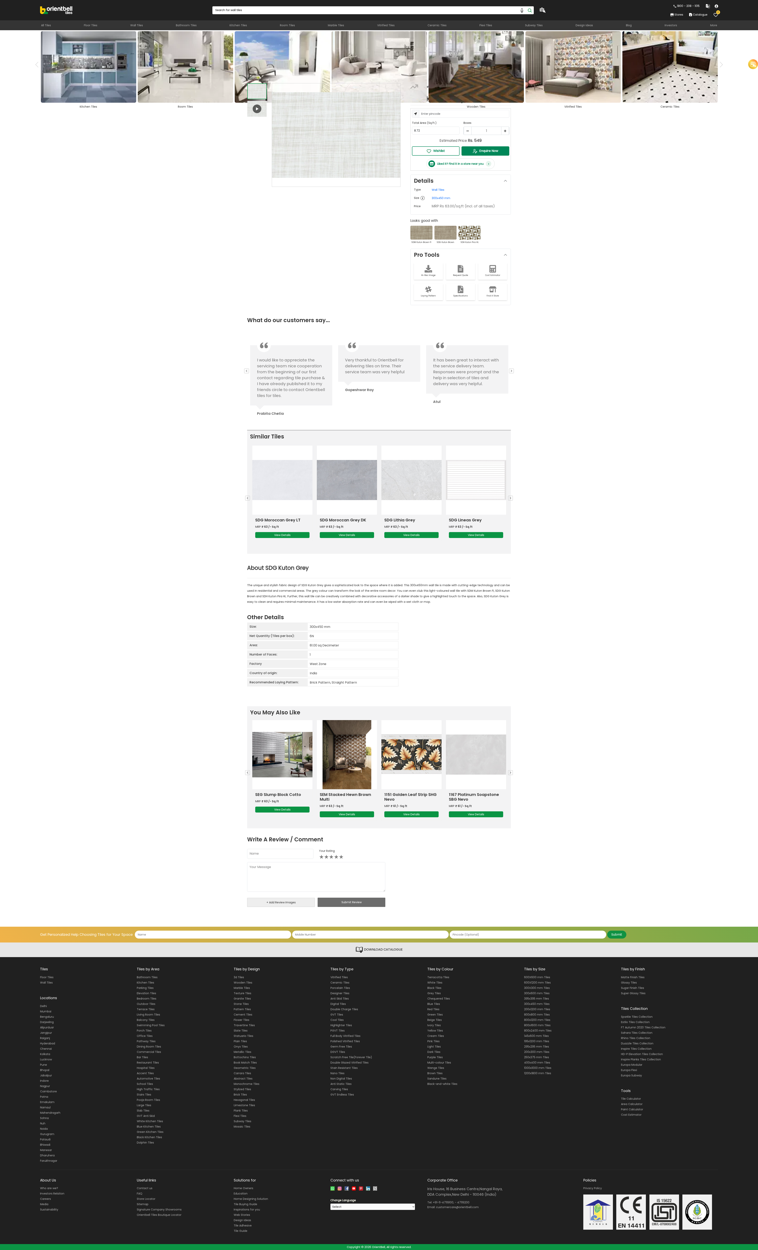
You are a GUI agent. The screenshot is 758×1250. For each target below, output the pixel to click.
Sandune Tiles (437, 1079)
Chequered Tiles (438, 999)
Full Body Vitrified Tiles (345, 1036)
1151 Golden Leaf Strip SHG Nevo (281, 797)
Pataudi (45, 1139)
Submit (616, 934)
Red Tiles (433, 1009)
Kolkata (45, 1054)
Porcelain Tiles (340, 988)
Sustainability (49, 1209)
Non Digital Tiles (341, 1079)
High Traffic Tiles (148, 1089)
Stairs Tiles (144, 1095)
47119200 (463, 1202)
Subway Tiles (534, 25)
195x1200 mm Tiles (536, 1041)
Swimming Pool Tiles (151, 1025)
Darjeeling (47, 1022)
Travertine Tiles (244, 1025)
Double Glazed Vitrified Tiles (349, 1063)
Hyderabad (47, 1043)
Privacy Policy (592, 1188)
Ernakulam (47, 1102)
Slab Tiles (143, 1111)
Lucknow (46, 1059)
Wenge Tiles (435, 1068)
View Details (282, 535)
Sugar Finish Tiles (632, 988)
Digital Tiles (338, 1004)
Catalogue (700, 15)
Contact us (144, 1188)
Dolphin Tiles (145, 1143)
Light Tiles (434, 1047)
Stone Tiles (241, 1004)
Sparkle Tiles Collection (637, 1017)
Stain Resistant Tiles (344, 1068)
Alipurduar (47, 1027)
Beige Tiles (434, 1020)
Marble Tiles (336, 25)
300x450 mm (441, 198)
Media (44, 1204)
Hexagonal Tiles (244, 1100)
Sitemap (142, 1204)
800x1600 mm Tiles (537, 1025)
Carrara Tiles (242, 1073)
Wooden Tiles (243, 983)
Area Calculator (632, 1104)
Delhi (43, 1006)
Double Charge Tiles (344, 1009)
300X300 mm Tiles (537, 988)
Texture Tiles (242, 993)
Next (720, 65)
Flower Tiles (241, 1020)
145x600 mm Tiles (536, 1036)
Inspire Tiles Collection (636, 1049)
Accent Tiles (145, 1073)
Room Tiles (287, 25)
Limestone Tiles (244, 1105)
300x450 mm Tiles (537, 1004)
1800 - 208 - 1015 (688, 6)
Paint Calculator (632, 1109)
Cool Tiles (337, 1020)
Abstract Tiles (243, 1079)
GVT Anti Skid (146, 1116)
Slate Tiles (241, 1031)
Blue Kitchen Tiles (149, 1127)
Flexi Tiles (485, 25)
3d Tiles (239, 977)
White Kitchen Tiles (150, 1121)
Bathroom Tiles (186, 25)
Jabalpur (46, 1075)
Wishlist (439, 151)
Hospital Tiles (146, 1068)
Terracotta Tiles (438, 977)
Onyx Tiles (241, 1047)
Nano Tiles (337, 1073)
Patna (44, 1097)
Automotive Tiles (148, 1079)
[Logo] (56, 10)
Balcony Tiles (146, 1020)
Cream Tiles (435, 1036)
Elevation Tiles (146, 993)
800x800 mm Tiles (537, 1015)
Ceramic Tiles (437, 25)
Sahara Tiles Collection (636, 1033)
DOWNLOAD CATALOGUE (383, 949)
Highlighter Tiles (341, 1025)
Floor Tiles (90, 25)
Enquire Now (488, 151)
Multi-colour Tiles (439, 1063)
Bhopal (44, 1070)
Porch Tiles (144, 1031)
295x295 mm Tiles (536, 1047)
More (713, 25)
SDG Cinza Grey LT (402, 520)
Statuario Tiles (243, 1036)
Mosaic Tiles (242, 1127)
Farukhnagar (48, 1161)
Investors (671, 25)
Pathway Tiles (146, 1041)
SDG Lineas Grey (336, 520)
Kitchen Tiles (238, 25)
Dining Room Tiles (149, 1047)
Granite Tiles (242, 999)
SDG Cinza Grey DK (468, 520)
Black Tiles (434, 988)
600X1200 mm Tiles (537, 983)
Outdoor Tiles (146, 1004)
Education (241, 1193)
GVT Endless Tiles (342, 1095)
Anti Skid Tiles (339, 999)
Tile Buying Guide (245, 1204)
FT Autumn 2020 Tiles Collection (643, 1027)
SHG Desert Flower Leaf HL (410, 794)
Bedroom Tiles (146, 999)
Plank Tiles (241, 1111)
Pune (43, 1065)
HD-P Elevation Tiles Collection (642, 1054)
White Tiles (434, 983)
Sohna (44, 1118)
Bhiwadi (45, 1145)
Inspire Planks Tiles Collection (641, 1059)
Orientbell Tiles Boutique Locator (159, 1215)
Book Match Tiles (245, 1063)
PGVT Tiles (337, 1031)
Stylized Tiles (242, 1089)
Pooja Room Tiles (148, 1100)
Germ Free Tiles (341, 1047)
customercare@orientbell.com (457, 1207)
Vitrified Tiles (386, 25)
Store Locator (146, 1199)
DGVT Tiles (337, 1052)
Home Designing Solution (251, 1199)
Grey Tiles (434, 993)
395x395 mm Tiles (536, 999)
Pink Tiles (433, 1041)
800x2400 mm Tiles (538, 1031)
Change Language (343, 1200)
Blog (629, 25)
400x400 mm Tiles (537, 1063)
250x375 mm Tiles (536, 1057)
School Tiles (145, 1084)
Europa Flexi (629, 1070)
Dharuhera (47, 1155)
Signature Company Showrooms (159, 1209)
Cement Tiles (243, 1015)
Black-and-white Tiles (442, 1084)
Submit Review (351, 902)
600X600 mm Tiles (537, 977)
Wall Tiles (136, 25)
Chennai (46, 1049)
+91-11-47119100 (443, 1202)
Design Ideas (584, 25)
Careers (45, 1199)
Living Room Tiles (148, 1015)
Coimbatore (48, 1091)
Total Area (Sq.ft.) (424, 123)
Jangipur (46, 1033)
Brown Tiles (435, 1073)
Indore (44, 1081)
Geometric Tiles (245, 1068)
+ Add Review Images (281, 902)
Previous (38, 65)
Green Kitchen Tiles (150, 1132)
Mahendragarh (50, 1113)
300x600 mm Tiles (537, 993)
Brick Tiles (240, 1095)
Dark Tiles (433, 1052)
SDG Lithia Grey (270, 520)
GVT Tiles (336, 1015)
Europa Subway (631, 1075)
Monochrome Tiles (246, 1084)
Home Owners (243, 1188)
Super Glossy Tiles (633, 993)
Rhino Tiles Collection (635, 1038)
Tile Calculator (631, 1099)
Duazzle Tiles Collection (637, 1043)
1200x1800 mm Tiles (537, 1073)
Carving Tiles (339, 1089)
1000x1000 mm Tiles (537, 1068)
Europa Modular (631, 1065)
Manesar (46, 1150)
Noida (44, 1129)
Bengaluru (47, 1017)
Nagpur (45, 1086)
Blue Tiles (433, 1004)
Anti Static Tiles (341, 1084)
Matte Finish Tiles (632, 977)
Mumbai (45, 1011)
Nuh (42, 1123)
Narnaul (45, 1107)
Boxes (467, 123)
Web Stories (242, 1215)
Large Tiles (144, 1105)
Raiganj (45, 1038)
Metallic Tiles (242, 1052)
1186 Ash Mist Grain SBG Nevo (472, 797)
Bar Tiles (142, 1057)
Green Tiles (435, 1015)
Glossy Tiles (629, 983)
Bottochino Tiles (245, 1057)
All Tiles (46, 25)
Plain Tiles (240, 1041)
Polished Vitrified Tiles (345, 1041)
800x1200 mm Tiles (537, 1020)
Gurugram (47, 1134)
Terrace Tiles (146, 1009)
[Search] (530, 10)
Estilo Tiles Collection (635, 1022)
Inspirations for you (247, 1209)
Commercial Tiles (149, 1052)
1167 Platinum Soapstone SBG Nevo (345, 797)
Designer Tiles (339, 993)
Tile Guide (240, 1231)
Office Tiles (145, 1036)
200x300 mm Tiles (536, 1052)
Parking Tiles (145, 988)
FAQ (139, 1193)
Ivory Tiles (434, 1025)
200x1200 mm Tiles (537, 1009)
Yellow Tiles (435, 1031)
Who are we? (49, 1188)
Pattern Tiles (242, 1009)
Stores (679, 15)
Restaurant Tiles (148, 1063)
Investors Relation (52, 1193)
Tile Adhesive (243, 1225)
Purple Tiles (435, 1057)
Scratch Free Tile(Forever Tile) (351, 1057)
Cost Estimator (631, 1115)
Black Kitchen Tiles (149, 1137)
